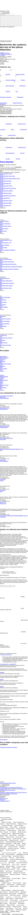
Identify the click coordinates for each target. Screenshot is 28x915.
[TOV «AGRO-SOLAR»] (15, 780)
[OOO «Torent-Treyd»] (5, 780)
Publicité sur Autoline (5, 792)
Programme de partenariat (11, 793)
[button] (14, 33)
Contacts (13, 783)
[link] (14, 106)
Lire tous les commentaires (6, 395)
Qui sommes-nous (4, 783)
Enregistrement (3, 739)
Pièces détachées (6, 162)
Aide (10, 783)
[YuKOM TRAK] (5, 770)
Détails (1, 679)
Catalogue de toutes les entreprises (8, 747)
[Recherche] (10, 20)
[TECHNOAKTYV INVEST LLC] (5, 764)
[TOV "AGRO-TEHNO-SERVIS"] (15, 767)
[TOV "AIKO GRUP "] (15, 770)
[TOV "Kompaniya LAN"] (5, 750)
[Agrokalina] (5, 774)
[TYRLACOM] (5, 757)
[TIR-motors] (15, 750)
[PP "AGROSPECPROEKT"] (15, 774)
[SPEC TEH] (15, 754)
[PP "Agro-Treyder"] (5, 760)
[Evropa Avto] (15, 777)
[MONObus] (5, 767)
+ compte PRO (12, 664)
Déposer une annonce (6, 111)
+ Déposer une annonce (6, 654)
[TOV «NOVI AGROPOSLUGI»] (15, 757)
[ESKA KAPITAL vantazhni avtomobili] (5, 754)
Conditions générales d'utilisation (8, 787)
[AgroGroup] (15, 760)
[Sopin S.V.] (15, 764)
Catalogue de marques (9, 790)
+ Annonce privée (4, 664)
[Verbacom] (5, 777)
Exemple (2, 672)
